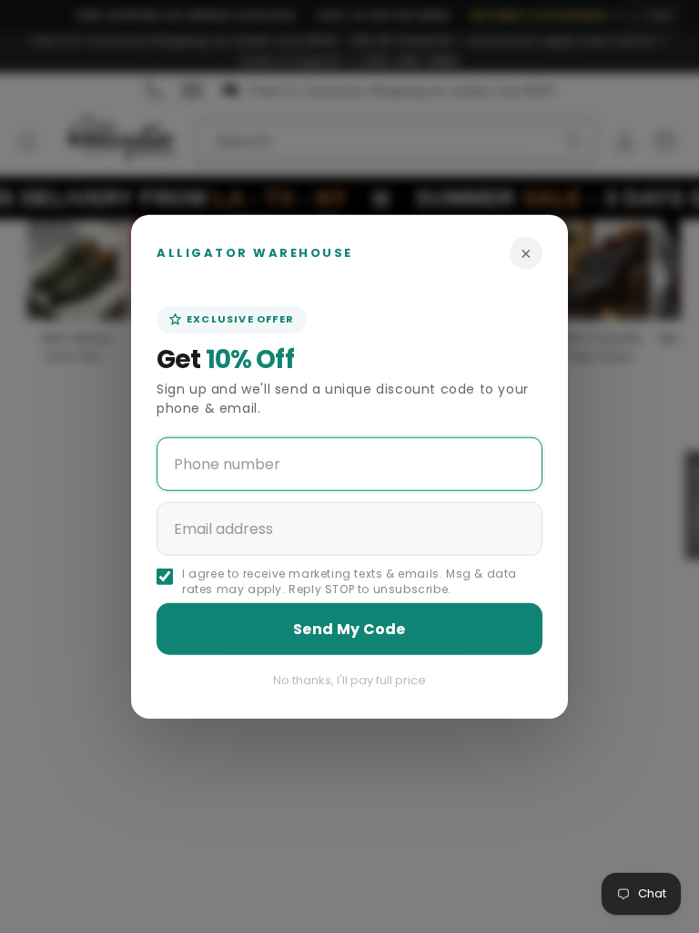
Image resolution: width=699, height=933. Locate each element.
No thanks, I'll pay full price (349, 679)
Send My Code (349, 628)
